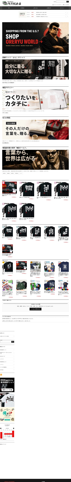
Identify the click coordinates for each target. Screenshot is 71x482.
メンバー (21, 173)
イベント (1, 364)
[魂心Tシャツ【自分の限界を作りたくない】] (44, 189)
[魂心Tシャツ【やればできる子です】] (49, 231)
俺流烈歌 (12, 173)
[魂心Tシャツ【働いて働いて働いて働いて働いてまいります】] (61, 189)
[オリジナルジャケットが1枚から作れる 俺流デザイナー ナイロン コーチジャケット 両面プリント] (21, 285)
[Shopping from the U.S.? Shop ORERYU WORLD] (35, 32)
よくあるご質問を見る (35, 309)
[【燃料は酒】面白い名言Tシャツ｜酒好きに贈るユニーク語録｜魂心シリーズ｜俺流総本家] (63, 231)
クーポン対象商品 (3, 367)
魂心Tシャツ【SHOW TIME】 (25, 197)
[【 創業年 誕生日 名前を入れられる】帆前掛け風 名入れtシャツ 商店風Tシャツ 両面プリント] (63, 266)
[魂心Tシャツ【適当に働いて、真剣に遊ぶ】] (21, 231)
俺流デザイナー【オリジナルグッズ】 (6, 353)
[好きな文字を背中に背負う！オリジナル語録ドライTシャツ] (49, 285)
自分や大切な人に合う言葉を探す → (8, 82)
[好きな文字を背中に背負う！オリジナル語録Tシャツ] (9, 187)
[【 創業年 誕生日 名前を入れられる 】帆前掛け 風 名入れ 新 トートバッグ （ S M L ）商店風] (35, 266)
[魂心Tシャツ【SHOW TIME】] (27, 189)
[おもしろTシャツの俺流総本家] (11, 3)
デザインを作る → (5, 112)
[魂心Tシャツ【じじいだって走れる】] (7, 266)
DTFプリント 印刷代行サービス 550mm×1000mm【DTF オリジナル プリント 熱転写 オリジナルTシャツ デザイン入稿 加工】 (7, 293)
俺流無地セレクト (3, 361)
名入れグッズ (2, 356)
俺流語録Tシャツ (3, 349)
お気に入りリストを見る (4, 336)
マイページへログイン (58, 4)
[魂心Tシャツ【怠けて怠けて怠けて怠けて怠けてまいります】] (9, 210)
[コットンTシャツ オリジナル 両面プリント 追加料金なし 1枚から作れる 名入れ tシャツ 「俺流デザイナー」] (49, 266)
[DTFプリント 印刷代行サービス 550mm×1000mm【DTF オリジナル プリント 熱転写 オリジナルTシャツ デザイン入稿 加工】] (7, 285)
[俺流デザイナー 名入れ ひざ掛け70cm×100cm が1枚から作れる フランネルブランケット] (35, 285)
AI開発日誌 (16, 173)
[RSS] (1, 374)
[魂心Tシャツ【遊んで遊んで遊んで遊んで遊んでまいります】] (27, 210)
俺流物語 (8, 173)
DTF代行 (1, 369)
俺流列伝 (4, 173)
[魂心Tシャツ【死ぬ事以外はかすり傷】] (35, 231)
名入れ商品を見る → (6, 142)
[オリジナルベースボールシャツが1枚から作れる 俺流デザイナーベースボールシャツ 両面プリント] (63, 285)
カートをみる (66, 4)
